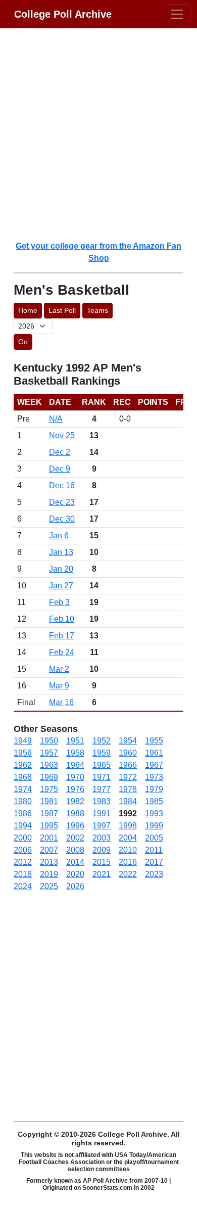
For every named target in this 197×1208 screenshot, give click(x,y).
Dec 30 (62, 519)
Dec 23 (62, 502)
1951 (75, 740)
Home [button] (27, 310)
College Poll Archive (63, 14)
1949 (23, 740)
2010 (128, 850)
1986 (23, 813)
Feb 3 (59, 602)
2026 (75, 886)
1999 (154, 825)
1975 (49, 789)
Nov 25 (62, 435)
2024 (23, 886)
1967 (154, 765)
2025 (49, 886)
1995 (49, 825)
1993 (154, 813)
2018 (23, 874)
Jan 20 (61, 569)
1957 (49, 753)
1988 (75, 813)
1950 (49, 740)
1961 (154, 753)
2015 (101, 862)
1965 (101, 765)
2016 (128, 862)
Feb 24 (61, 652)
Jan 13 (61, 552)
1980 (23, 801)
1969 (49, 777)
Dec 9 (59, 468)
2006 (23, 850)
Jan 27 (61, 585)
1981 (49, 801)
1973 (154, 777)
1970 (75, 777)
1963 (49, 765)
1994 (23, 825)
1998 (128, 825)
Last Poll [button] (62, 310)
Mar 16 (61, 702)
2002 (75, 837)
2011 (154, 850)
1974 (23, 789)
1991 (101, 813)
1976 (75, 789)
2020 (75, 874)
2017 (154, 862)
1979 (154, 789)
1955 (154, 740)
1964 (75, 765)
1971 (101, 777)
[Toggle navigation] (177, 14)
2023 (154, 874)
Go (23, 342)
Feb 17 (61, 635)
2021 (101, 874)
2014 (75, 862)
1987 (49, 813)
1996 (75, 825)
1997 (101, 825)
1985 (154, 801)
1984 (128, 801)
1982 (75, 801)
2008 (75, 850)
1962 (23, 765)
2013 (49, 862)
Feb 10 (61, 619)
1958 (75, 753)
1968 (23, 777)
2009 (101, 850)
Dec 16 (62, 485)
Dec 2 (59, 452)
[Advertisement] (98, 134)
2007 (49, 850)
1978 (128, 789)
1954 (128, 740)
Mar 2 (59, 669)
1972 (128, 777)
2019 (49, 874)
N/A (56, 418)
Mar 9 (59, 685)
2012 (23, 862)
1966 (128, 765)
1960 (128, 753)
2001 (49, 837)
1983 (101, 801)
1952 (101, 740)
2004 (128, 837)
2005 (154, 837)
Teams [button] (97, 310)
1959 (101, 753)
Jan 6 (59, 535)
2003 (101, 837)
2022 (128, 874)
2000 (23, 837)
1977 (101, 789)
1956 (23, 753)
